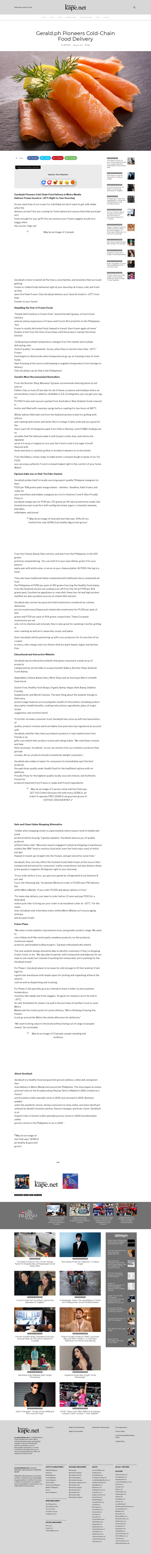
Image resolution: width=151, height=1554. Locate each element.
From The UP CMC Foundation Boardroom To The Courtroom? (117, 1309)
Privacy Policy (120, 1431)
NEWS (31, 1195)
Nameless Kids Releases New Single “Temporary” (116, 243)
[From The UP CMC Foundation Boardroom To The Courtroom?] (131, 1310)
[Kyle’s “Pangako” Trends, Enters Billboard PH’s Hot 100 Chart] (131, 264)
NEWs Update (38, 1195)
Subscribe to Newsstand (100, 1427)
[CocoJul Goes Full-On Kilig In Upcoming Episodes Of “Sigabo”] (131, 187)
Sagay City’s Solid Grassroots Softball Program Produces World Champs (80, 1219)
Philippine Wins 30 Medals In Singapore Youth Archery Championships (127, 1219)
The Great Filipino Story (114, 209)
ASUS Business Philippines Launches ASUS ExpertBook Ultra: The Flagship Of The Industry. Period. (117, 1264)
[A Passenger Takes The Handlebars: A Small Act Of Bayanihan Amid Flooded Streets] (131, 199)
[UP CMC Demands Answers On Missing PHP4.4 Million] (131, 1275)
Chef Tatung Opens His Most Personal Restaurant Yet (117, 1252)
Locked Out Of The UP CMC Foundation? (116, 1319)
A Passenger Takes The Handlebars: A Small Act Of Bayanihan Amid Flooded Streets (116, 201)
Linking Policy (120, 1441)
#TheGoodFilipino (112, 158)
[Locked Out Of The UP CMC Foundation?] (131, 1321)
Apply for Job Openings (76, 1427)
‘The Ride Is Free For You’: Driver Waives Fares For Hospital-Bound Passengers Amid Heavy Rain (116, 164)
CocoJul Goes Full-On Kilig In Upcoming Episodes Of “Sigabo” (115, 189)
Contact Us (49, 1427)
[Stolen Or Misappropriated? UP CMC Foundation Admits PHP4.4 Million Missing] (131, 1286)
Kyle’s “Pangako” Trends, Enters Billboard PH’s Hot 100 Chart (116, 265)
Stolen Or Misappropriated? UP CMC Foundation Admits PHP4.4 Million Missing (116, 1287)
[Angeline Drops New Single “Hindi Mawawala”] (131, 253)
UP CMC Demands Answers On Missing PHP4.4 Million (115, 1274)
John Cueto (67, 45)
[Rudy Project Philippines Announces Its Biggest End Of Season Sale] (131, 1243)
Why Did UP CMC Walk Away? (117, 1329)
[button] (134, 7)
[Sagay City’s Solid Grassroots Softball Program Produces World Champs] (80, 1209)
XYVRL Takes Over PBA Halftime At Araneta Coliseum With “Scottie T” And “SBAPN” (116, 277)
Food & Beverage (18, 1195)
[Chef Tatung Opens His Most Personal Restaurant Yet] (131, 1253)
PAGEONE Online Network (114, 173)
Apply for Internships (76, 1431)
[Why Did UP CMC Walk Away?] (131, 1331)
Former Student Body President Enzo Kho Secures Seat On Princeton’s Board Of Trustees (115, 215)
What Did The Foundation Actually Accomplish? (115, 1340)
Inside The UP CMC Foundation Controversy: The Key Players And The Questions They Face (116, 1299)
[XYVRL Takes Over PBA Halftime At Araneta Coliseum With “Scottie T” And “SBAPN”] (131, 275)
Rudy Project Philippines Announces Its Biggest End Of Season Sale (117, 1242)
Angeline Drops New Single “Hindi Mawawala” (116, 253)
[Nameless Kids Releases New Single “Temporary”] (131, 242)
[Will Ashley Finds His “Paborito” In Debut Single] (131, 176)
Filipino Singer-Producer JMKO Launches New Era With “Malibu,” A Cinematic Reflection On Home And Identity (116, 230)
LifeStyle (26, 1195)
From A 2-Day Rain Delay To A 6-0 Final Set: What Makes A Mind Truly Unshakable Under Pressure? (103, 1220)
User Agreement (121, 1427)
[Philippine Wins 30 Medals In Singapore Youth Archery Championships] (126, 1209)
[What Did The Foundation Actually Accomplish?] (131, 1341)
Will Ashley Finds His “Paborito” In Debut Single (115, 177)
